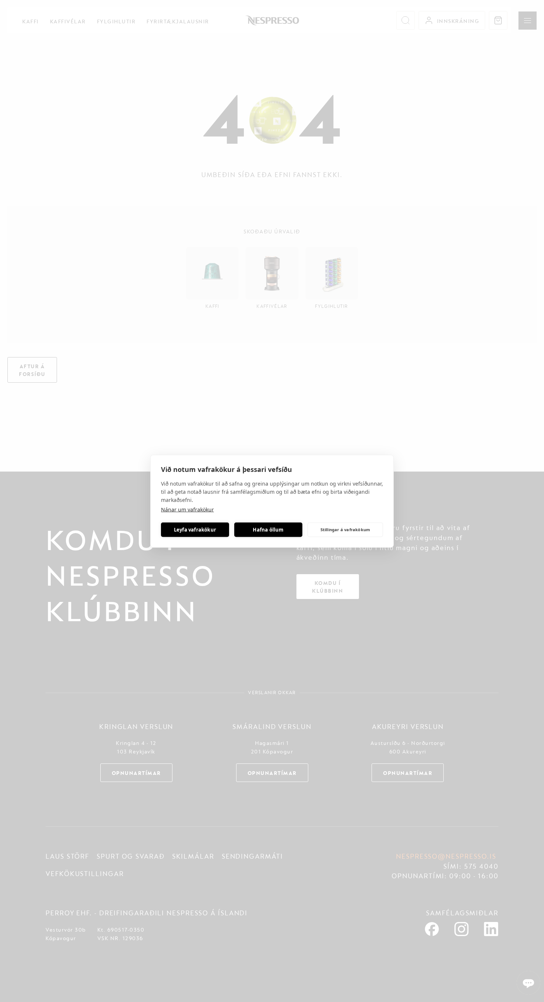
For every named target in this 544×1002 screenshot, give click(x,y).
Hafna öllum (268, 529)
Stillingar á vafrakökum (345, 529)
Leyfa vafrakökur (195, 529)
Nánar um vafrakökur (187, 509)
